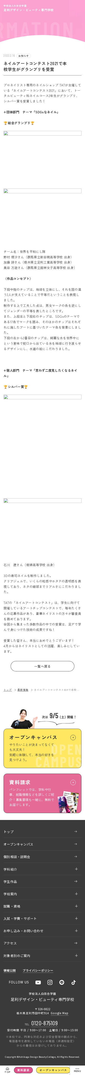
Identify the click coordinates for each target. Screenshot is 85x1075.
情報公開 (10, 971)
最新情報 (22, 689)
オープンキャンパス (53, 1070)
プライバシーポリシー (38, 971)
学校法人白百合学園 (29, 8)
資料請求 (23, 1070)
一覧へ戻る (42, 666)
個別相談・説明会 (17, 856)
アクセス (10, 943)
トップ (8, 689)
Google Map (59, 1013)
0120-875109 (44, 1023)
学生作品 (10, 881)
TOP (7, 1072)
